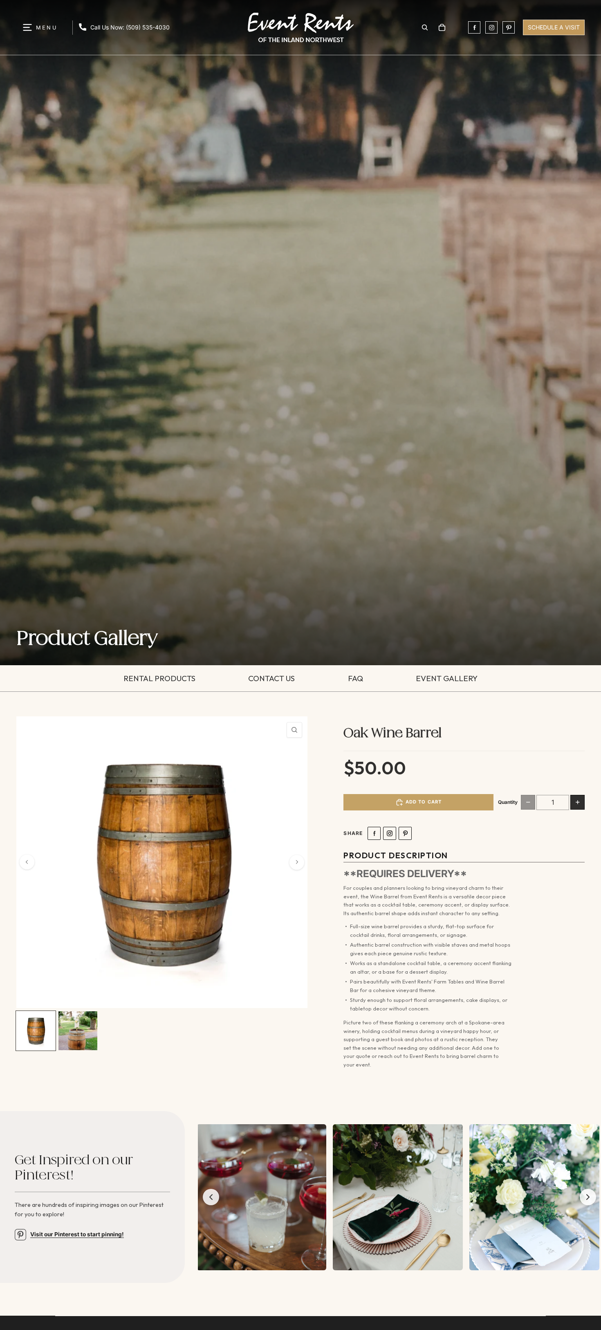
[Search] (425, 27)
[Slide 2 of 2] (77, 1030)
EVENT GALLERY (447, 678)
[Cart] (442, 27)
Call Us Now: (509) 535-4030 (130, 27)
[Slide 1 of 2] (35, 1030)
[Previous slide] (27, 862)
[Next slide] (296, 862)
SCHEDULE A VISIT (554, 27)
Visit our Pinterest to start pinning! (77, 1234)
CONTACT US (271, 678)
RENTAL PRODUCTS (159, 678)
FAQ (355, 678)
